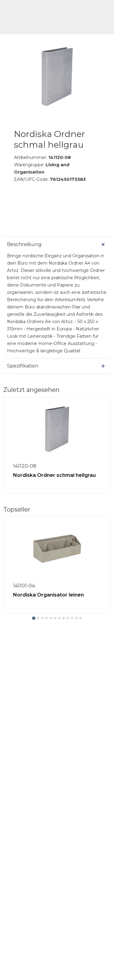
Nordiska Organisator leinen (48, 595)
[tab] (33, 618)
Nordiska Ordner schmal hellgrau (54, 475)
